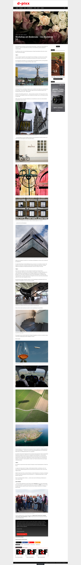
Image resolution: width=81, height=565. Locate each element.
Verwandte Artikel (18, 547)
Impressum (47, 562)
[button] (64, 8)
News (19, 34)
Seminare (22, 34)
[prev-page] (16, 559)
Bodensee (22, 544)
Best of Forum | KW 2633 (30, 557)
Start (16, 10)
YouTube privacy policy (20, 531)
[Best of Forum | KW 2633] (32, 552)
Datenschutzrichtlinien (52, 562)
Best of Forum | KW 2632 (41, 557)
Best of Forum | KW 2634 (18, 557)
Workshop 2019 (38, 544)
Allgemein (19, 10)
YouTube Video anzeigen (21, 534)
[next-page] (17, 559)
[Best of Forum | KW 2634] (20, 552)
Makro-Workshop (33, 544)
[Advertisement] (48, 3)
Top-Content (25, 34)
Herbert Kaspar (19, 41)
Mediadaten (64, 562)
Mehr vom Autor (25, 547)
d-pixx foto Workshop (26, 544)
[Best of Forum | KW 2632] (43, 552)
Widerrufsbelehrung (59, 562)
